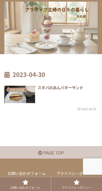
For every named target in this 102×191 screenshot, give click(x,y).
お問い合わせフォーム (27, 173)
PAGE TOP (53, 152)
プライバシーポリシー (75, 173)
